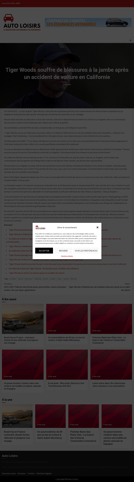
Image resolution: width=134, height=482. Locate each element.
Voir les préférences (86, 250)
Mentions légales (67, 256)
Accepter (44, 250)
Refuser (63, 250)
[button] (97, 227)
